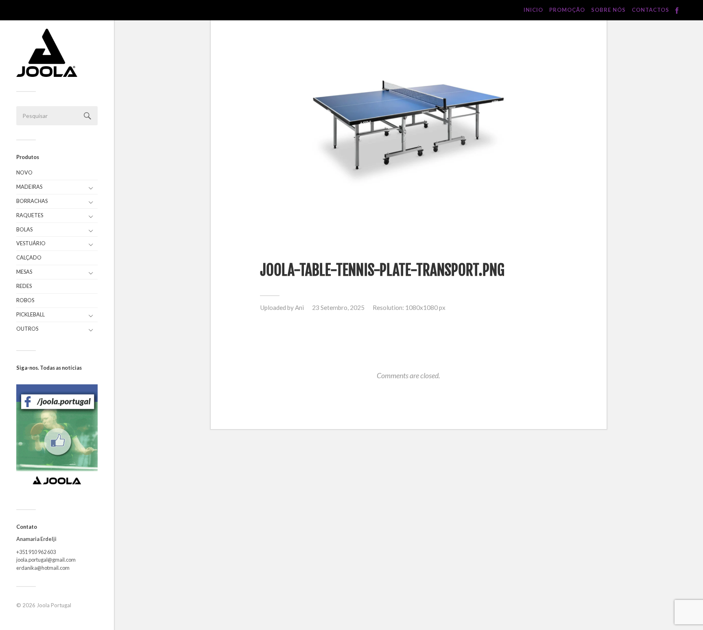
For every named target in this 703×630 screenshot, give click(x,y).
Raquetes (29, 215)
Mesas (24, 271)
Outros (27, 328)
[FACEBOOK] (677, 10)
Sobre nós (608, 10)
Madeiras (29, 186)
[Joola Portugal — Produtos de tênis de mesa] (46, 52)
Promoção (567, 10)
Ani (299, 307)
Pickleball (30, 314)
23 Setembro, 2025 (338, 307)
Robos (25, 300)
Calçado (28, 257)
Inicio (533, 10)
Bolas (24, 229)
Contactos (650, 10)
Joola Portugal (54, 605)
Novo (24, 172)
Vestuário (31, 243)
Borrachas (32, 201)
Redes (24, 286)
